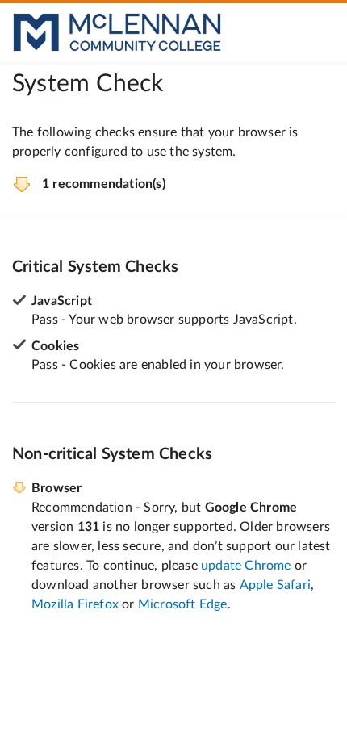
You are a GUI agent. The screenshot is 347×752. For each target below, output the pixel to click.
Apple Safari (275, 585)
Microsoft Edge (183, 604)
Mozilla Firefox (75, 604)
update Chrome (246, 565)
